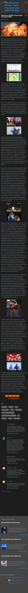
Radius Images (17, 583)
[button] (26, 16)
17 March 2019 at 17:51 (12, 463)
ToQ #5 (10, 418)
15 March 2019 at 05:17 (12, 452)
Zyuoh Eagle (17, 418)
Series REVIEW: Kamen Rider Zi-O (11, 539)
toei (18, 415)
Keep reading (23, 534)
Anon (8, 481)
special (12, 409)
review (16, 407)
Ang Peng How (10, 467)
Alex (8, 437)
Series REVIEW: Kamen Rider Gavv (11, 556)
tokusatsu (4, 418)
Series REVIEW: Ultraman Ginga (10, 522)
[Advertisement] (14, 504)
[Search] (26, 3)
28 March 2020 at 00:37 (12, 488)
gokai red (11, 407)
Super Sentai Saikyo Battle (8, 412)
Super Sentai (18, 409)
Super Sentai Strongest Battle (9, 415)
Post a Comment (7, 491)
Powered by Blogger (15, 580)
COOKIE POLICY (18, 577)
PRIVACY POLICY (10, 577)
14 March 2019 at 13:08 (12, 433)
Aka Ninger (4, 407)
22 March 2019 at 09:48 (12, 477)
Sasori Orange (5, 409)
